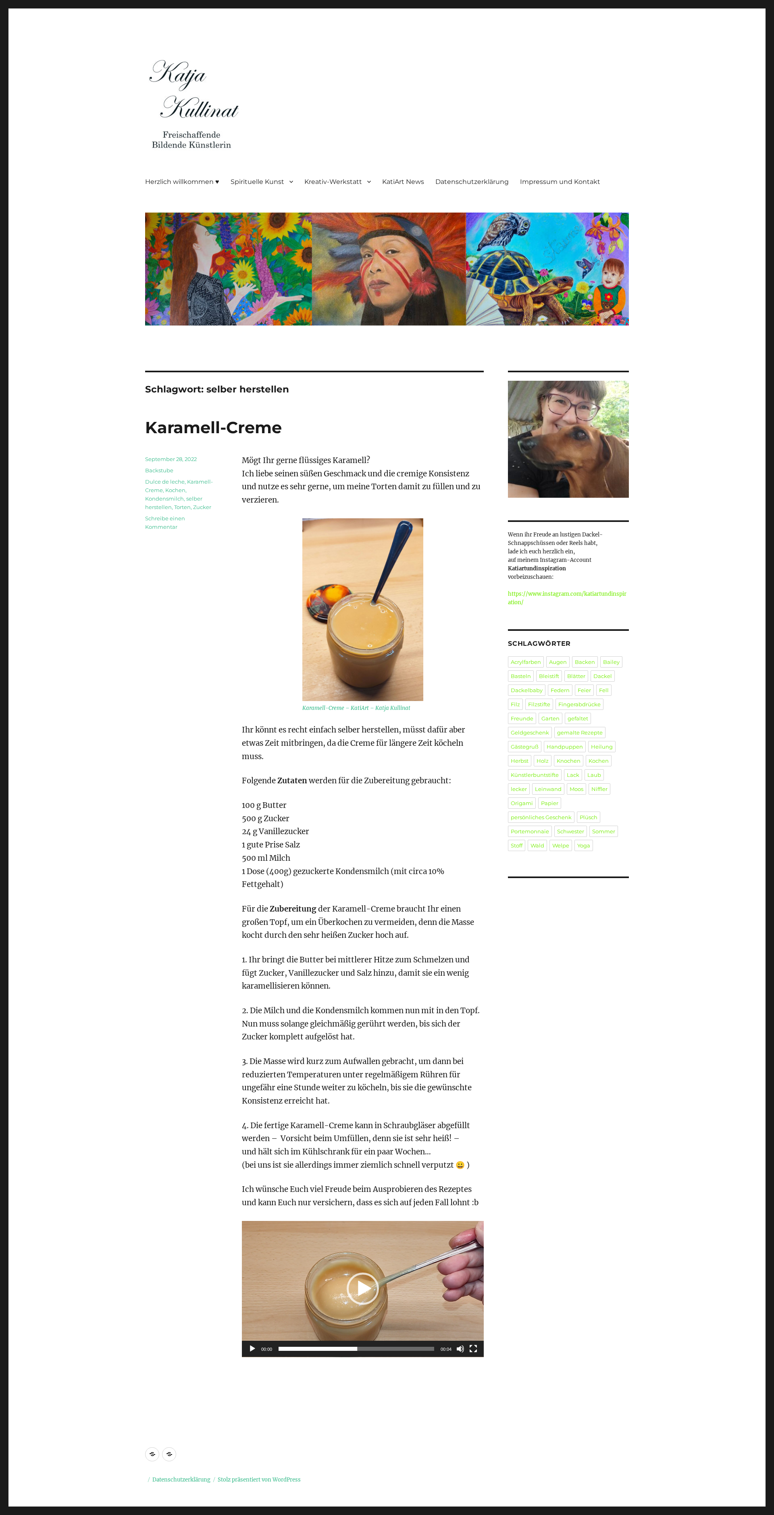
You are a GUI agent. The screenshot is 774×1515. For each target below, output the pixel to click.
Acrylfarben (526, 662)
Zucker (202, 507)
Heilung (602, 746)
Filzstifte (539, 704)
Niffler (599, 789)
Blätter (576, 676)
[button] (363, 1289)
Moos (576, 789)
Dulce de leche (165, 481)
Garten (550, 718)
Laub (594, 775)
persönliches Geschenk (541, 817)
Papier (549, 803)
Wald (537, 845)
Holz (543, 761)
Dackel (602, 676)
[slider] (356, 1349)
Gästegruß (525, 746)
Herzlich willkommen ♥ (182, 182)
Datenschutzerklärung (472, 182)
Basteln (521, 676)
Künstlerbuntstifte (535, 775)
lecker (519, 789)
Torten (182, 507)
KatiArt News (403, 182)
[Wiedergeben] (252, 1349)
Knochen (568, 761)
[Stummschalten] (460, 1349)
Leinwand (548, 789)
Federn (560, 690)
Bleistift (549, 676)
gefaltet (578, 718)
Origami (522, 803)
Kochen (175, 490)
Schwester (570, 831)
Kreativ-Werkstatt (333, 182)
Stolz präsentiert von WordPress (259, 1479)
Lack (573, 775)
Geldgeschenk (530, 732)
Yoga (583, 845)
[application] (363, 1289)
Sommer (603, 831)
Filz (515, 704)
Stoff (516, 845)
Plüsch (588, 817)
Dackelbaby (527, 690)
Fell (604, 690)
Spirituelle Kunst (257, 182)
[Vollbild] (473, 1349)
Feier (584, 690)
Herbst (519, 761)
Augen (558, 662)
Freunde (522, 718)
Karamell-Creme (213, 427)
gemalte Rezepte (580, 732)
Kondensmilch (164, 498)
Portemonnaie (530, 831)
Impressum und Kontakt (560, 182)
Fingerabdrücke (579, 704)
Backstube (159, 470)
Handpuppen (565, 746)
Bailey (611, 662)
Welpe (560, 845)
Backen (585, 662)
